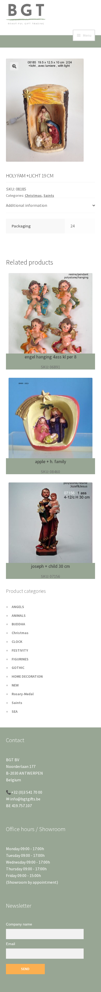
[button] (14, 66)
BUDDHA (18, 624)
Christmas (33, 195)
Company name (19, 924)
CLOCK (17, 641)
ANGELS (18, 606)
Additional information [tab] (26, 205)
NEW (15, 685)
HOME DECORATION (27, 676)
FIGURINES (20, 659)
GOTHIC (18, 667)
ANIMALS (19, 615)
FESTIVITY (20, 650)
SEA (15, 711)
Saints (49, 195)
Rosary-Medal (23, 694)
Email (10, 944)
